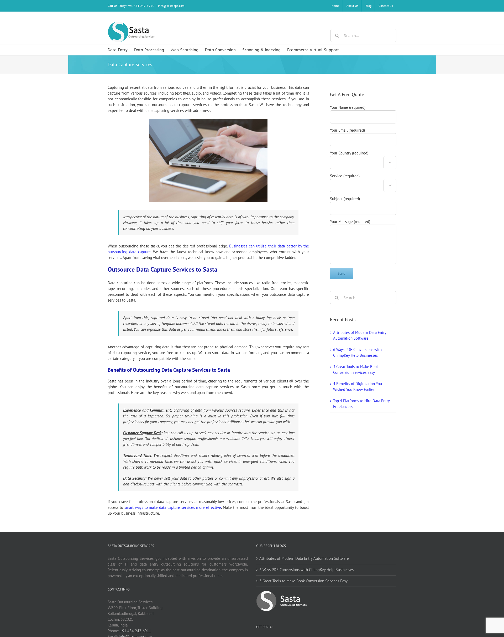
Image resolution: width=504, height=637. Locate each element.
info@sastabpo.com (171, 6)
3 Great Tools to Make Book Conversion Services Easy (303, 580)
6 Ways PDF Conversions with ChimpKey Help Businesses (306, 569)
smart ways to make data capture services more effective (172, 507)
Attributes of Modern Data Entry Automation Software (304, 558)
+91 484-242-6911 (135, 630)
